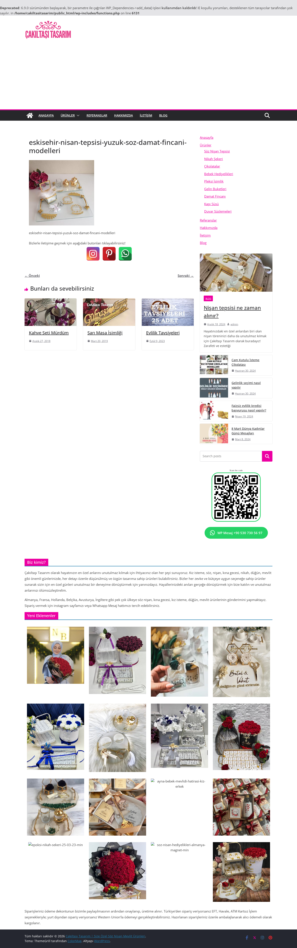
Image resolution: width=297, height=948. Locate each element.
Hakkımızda (123, 115)
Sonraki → (186, 275)
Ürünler (68, 115)
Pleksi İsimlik (214, 181)
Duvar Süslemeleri (218, 211)
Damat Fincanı (215, 196)
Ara (267, 456)
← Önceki (32, 275)
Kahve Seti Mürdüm (49, 333)
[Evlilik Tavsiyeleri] (168, 301)
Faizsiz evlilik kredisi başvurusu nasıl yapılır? (249, 408)
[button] (77, 115)
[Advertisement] (148, 76)
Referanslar (97, 115)
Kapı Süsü (211, 204)
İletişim (146, 115)
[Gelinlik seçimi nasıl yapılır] (214, 388)
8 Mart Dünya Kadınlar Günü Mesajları (248, 431)
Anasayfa (46, 115)
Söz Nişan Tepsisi (217, 151)
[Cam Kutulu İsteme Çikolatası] (214, 365)
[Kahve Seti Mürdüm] (51, 301)
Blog (163, 115)
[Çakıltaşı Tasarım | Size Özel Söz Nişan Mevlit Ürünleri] (30, 115)
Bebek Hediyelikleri (218, 174)
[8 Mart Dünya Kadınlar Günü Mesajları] (214, 434)
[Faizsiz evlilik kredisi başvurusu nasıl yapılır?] (214, 411)
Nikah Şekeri (213, 159)
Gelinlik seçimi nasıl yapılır (246, 385)
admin (234, 324)
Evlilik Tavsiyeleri (163, 333)
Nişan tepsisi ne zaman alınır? (232, 311)
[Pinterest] (109, 254)
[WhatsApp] (125, 254)
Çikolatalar (212, 166)
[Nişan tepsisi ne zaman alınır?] (236, 273)
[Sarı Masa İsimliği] (109, 301)
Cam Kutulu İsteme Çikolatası (245, 362)
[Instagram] (93, 254)
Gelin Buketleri (215, 189)
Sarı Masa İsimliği (104, 333)
